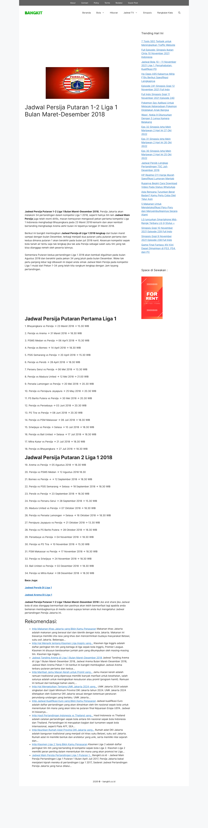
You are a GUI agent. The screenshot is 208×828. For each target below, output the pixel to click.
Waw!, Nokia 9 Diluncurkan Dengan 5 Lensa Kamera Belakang (156, 118)
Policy (96, 3)
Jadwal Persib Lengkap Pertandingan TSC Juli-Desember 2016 (154, 167)
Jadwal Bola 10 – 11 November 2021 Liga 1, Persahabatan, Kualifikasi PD (158, 65)
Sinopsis (147, 12)
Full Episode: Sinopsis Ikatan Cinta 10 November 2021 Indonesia (157, 53)
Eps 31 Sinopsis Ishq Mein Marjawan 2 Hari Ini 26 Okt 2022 (156, 142)
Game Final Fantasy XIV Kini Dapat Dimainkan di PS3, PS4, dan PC (158, 248)
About (73, 3)
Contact (84, 3)
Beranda (86, 12)
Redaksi (119, 3)
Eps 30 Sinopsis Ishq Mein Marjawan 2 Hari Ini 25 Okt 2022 (156, 155)
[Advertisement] (77, 46)
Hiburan (114, 12)
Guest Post (133, 3)
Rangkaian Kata (165, 12)
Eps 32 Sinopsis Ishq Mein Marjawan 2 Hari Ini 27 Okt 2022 (156, 130)
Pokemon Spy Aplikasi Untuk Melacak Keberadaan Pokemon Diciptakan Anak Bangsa (159, 106)
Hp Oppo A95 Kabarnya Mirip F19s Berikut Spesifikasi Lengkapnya (158, 77)
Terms (107, 3)
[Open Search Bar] (179, 12)
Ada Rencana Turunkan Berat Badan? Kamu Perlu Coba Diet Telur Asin (158, 195)
